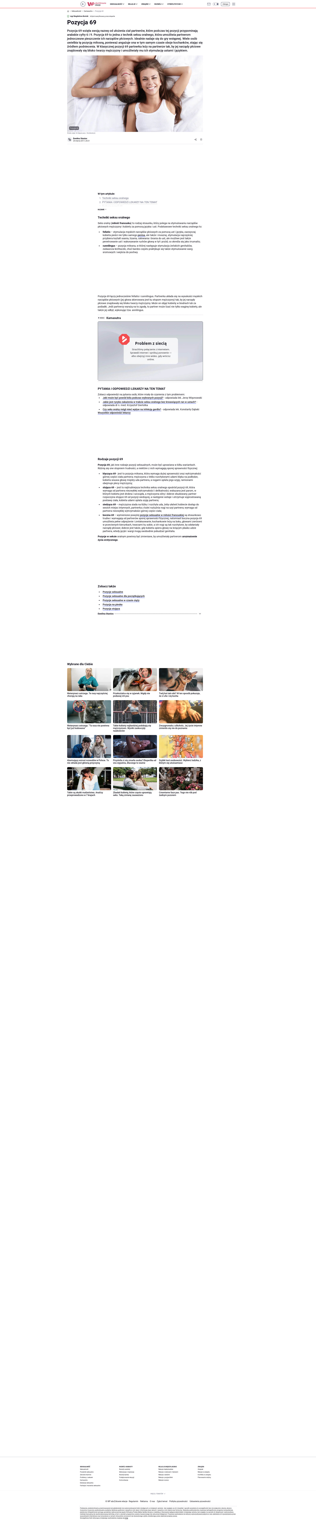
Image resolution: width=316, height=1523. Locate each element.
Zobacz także (109, 210)
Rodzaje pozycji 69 (112, 206)
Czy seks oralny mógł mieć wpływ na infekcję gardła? (132, 409)
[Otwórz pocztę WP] (209, 4)
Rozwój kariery (124, 1475)
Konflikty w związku (204, 1475)
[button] (216, 4)
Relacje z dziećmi (164, 1475)
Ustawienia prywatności (199, 1501)
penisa (141, 235)
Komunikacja (123, 1480)
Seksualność (116, 4)
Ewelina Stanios (80, 138)
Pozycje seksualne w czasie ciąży (121, 600)
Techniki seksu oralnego (115, 198)
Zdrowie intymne (85, 1475)
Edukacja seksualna (86, 1483)
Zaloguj (225, 4)
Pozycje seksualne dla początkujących (124, 596)
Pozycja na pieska (112, 604)
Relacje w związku (204, 1472)
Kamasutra (84, 1480)
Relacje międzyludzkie (165, 1469)
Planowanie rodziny (204, 1477)
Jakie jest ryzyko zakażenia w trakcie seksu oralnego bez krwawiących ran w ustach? (149, 401)
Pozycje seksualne (113, 591)
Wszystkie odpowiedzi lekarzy (114, 412)
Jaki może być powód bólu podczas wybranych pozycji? (133, 397)
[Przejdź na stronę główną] (83, 6)
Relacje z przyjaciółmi (165, 1477)
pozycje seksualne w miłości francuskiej (162, 515)
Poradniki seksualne (86, 1472)
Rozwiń (101, 210)
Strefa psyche (174, 4)
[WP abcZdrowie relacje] (98, 4)
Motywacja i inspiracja (126, 1472)
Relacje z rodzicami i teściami (168, 1472)
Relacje (131, 4)
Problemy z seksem (86, 1477)
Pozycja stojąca (111, 608)
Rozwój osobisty (124, 1469)
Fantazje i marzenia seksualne (90, 1485)
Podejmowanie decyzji (126, 1477)
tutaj (126, 1518)
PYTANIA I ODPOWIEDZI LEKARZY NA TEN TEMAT (129, 202)
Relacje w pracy (163, 1480)
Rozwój (157, 4)
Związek (144, 4)
